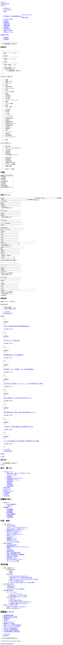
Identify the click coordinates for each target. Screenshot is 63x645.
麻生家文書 (7, 24)
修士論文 (7, 98)
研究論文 (7, 126)
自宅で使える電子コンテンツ (15, 534)
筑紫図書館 (10, 515)
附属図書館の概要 (9, 615)
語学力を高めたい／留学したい (15, 529)
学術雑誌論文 (9, 125)
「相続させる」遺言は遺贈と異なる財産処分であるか (18, 426)
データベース (7, 489)
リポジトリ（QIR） (12, 474)
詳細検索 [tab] (6, 39)
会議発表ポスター (10, 123)
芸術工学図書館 (11, 514)
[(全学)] (7, 175)
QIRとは (12, 598)
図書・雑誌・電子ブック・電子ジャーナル (18, 473)
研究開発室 (7, 618)
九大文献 (7, 149)
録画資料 (7, 109)
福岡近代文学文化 (10, 162)
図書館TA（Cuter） (12, 538)
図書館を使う (18, 16)
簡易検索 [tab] (6, 37)
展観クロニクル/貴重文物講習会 (12, 625)
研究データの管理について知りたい (16, 606)
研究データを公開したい (13, 608)
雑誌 (6, 85)
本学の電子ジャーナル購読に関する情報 (21, 577)
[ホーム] (3, 2)
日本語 (3, 3)
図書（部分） (9, 81)
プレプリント (9, 131)
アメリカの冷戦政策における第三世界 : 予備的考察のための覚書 (21, 441)
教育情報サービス (12, 540)
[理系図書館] (7, 178)
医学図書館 (10, 512)
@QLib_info (7, 634)
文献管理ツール (11, 585)
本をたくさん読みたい (13, 532)
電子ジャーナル (9, 88)
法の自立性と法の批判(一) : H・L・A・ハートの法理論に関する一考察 (23, 383)
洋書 (8, 255)
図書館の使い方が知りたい (14, 530)
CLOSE (3, 456)
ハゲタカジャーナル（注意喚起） (16, 589)
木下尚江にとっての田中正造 (12, 340)
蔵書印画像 (7, 25)
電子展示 (6, 494)
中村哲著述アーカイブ (11, 154)
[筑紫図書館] (7, 183)
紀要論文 (7, 128)
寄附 (5, 11)
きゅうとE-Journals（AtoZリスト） (19, 576)
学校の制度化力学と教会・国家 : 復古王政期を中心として (19, 412)
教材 (6, 93)
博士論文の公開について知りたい (19, 603)
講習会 (8, 548)
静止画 (7, 111)
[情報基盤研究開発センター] (7, 187)
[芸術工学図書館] (7, 181)
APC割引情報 (10, 587)
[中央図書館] (7, 177)
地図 (6, 102)
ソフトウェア (9, 116)
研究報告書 (8, 135)
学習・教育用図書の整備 (13, 552)
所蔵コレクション (9, 32)
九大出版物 (7, 492)
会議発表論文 (9, 121)
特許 (6, 130)
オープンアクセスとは (16, 593)
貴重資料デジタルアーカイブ (15, 478)
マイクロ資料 (9, 103)
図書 (6, 80)
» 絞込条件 (3, 295)
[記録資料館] (7, 184)
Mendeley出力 (8, 313)
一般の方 (9, 506)
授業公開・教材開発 (12, 556)
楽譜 (6, 105)
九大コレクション (27, 14)
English (7, 3)
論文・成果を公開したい (16, 600)
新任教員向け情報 (12, 545)
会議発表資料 (9, 118)
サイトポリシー (8, 10)
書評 (6, 139)
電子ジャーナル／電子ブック (13, 148)
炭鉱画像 (6, 27)
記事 (6, 90)
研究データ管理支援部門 (10, 628)
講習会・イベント (12, 535)
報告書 (7, 133)
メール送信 (7, 311)
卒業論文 (7, 95)
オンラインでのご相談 (13, 541)
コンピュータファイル (11, 100)
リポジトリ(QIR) (8, 19)
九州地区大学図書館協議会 (11, 629)
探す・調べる (11, 16)
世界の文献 (7, 487)
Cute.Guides (7, 495)
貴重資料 (6, 22)
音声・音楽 (8, 107)
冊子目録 (7, 146)
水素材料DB (7, 28)
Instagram (6, 635)
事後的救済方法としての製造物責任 (13, 355)
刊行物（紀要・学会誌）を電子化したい (21, 601)
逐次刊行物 (8, 86)
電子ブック (8, 83)
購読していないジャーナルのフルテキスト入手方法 (24, 579)
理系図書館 (10, 510)
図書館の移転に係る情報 (10, 617)
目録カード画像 (8, 30)
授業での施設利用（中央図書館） (16, 554)
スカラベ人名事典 (10, 164)
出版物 (5, 620)
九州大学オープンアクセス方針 (18, 595)
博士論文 (7, 96)
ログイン (3, 5)
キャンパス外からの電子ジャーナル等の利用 (22, 582)
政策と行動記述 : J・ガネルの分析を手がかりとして (18, 398)
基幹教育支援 (10, 551)
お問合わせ (7, 8)
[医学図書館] (7, 180)
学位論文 (6, 20)
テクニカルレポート (11, 136)
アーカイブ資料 (9, 91)
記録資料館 (10, 517)
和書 (3, 255)
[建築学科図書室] (7, 186)
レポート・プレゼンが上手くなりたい (17, 527)
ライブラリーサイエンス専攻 (12, 626)
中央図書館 (10, 509)
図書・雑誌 (25, 17)
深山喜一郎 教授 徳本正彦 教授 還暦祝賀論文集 (17, 326)
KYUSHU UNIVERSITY (7, 643)
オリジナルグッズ (9, 621)
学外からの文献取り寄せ (16, 580)
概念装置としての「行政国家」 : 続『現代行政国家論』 (19, 369)
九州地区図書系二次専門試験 (12, 631)
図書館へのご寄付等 (9, 623)
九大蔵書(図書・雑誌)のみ (9, 43)
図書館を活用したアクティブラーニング (18, 546)
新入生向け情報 (11, 526)
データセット (9, 115)
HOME (5, 16)
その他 (7, 113)
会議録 (7, 120)
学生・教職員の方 (12, 504)
